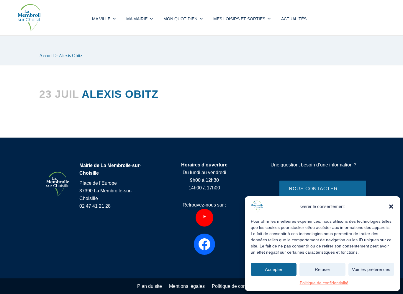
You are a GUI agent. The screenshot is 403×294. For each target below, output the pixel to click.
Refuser (322, 269)
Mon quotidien (180, 18)
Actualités (294, 18)
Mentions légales (187, 286)
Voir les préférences (371, 269)
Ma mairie (137, 18)
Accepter (273, 269)
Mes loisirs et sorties (239, 18)
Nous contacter (313, 188)
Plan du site (149, 286)
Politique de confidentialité (324, 282)
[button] (391, 206)
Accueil (46, 55)
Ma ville (101, 18)
